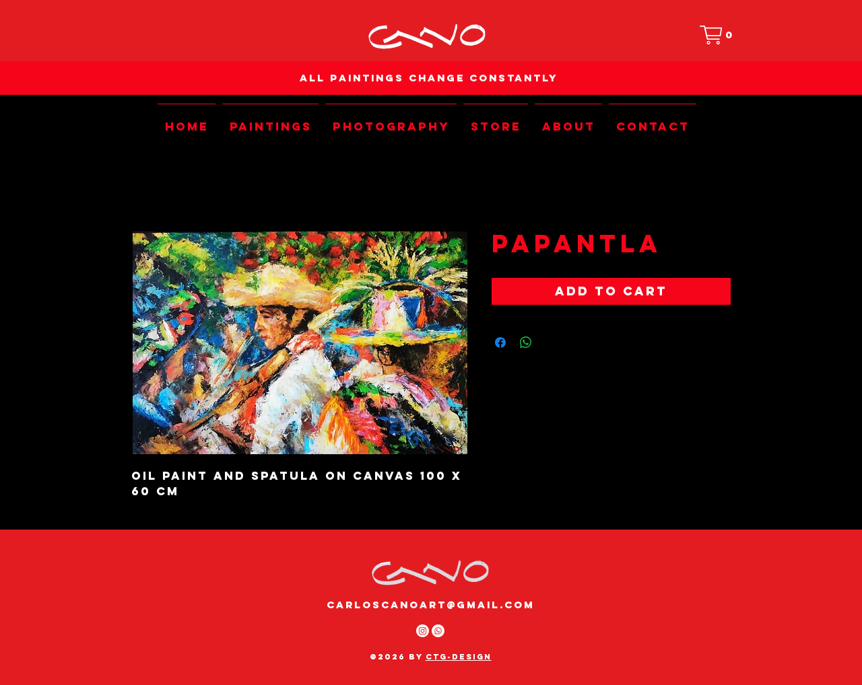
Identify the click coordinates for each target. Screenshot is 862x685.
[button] (719, 35)
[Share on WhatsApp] (526, 342)
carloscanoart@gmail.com (431, 604)
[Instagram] (422, 630)
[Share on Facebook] (500, 342)
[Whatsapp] (438, 630)
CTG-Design (459, 656)
